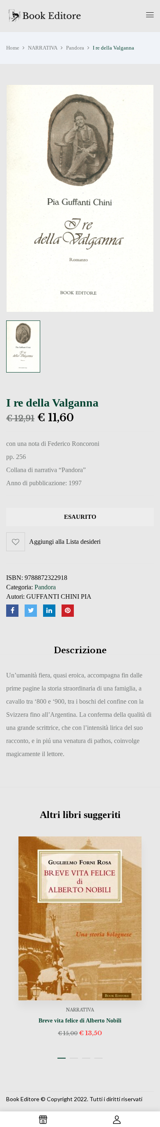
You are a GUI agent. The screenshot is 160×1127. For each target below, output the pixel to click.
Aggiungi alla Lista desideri (65, 541)
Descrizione (80, 650)
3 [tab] (86, 1058)
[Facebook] (12, 610)
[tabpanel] (80, 937)
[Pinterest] (68, 610)
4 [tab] (98, 1058)
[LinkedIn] (49, 610)
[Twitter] (31, 610)
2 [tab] (74, 1058)
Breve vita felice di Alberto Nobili (80, 1021)
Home (12, 48)
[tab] (80, 650)
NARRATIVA (42, 48)
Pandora (75, 48)
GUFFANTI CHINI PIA (58, 596)
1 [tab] (61, 1058)
